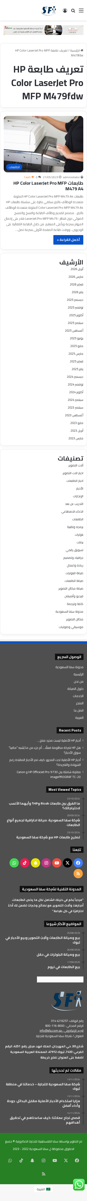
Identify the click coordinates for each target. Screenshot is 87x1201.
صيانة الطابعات (73, 580)
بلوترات (79, 534)
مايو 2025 (76, 346)
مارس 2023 (75, 438)
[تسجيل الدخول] (65, 12)
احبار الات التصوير (73, 473)
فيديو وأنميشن (73, 596)
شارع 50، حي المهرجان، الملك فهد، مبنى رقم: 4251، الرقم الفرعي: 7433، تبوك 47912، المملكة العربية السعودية (44, 1049)
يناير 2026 (77, 292)
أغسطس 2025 (74, 330)
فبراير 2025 (76, 361)
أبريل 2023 (77, 430)
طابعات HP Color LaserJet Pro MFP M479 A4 (48, 186)
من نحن (79, 681)
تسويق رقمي (74, 550)
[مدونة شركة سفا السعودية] (48, 10)
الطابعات (77, 519)
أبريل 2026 (77, 269)
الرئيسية (75, 50)
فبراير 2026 (76, 284)
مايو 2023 (76, 423)
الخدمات (78, 696)
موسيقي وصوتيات (71, 627)
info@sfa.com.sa (51, 1030)
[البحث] (73, 12)
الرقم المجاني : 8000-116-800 (64, 1025)
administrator (71, 177)
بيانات (80, 542)
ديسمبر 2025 (75, 299)
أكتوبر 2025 (76, 315)
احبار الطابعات (74, 480)
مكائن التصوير (74, 619)
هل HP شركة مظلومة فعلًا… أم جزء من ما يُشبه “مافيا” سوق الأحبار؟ (45, 750)
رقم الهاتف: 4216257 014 (67, 1021)
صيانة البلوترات (74, 573)
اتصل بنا (79, 710)
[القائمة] (81, 12)
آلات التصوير (75, 465)
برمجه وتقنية (75, 527)
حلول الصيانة (75, 689)
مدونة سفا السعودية (69, 611)
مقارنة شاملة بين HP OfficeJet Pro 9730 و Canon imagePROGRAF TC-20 (49, 774)
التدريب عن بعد (74, 504)
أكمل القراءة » (68, 240)
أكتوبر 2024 (76, 392)
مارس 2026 (75, 276)
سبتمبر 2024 (75, 400)
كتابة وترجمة (75, 604)
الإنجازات (78, 496)
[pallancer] (43, 29)
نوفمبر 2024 (75, 384)
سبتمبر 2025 (75, 323)
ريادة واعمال (75, 565)
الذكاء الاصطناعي (72, 511)
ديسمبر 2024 (75, 376)
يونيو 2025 (76, 338)
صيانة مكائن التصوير (70, 588)
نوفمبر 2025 (75, 307)
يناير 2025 (77, 369)
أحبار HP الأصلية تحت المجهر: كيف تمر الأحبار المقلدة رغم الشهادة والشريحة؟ (45, 762)
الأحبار (79, 488)
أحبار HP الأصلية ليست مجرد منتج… (59, 740)
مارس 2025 (75, 353)
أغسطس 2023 (74, 415)
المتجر (80, 703)
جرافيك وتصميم (73, 557)
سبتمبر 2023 (75, 407)
